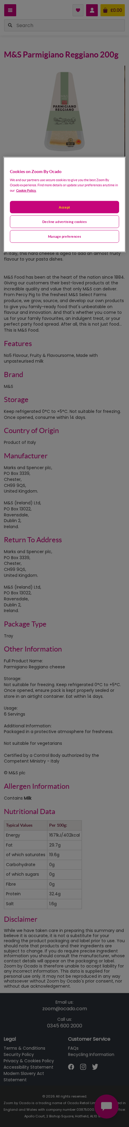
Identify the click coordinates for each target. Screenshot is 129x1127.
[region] (64, 204)
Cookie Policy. (26, 190)
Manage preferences (64, 236)
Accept (64, 207)
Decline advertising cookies (64, 222)
